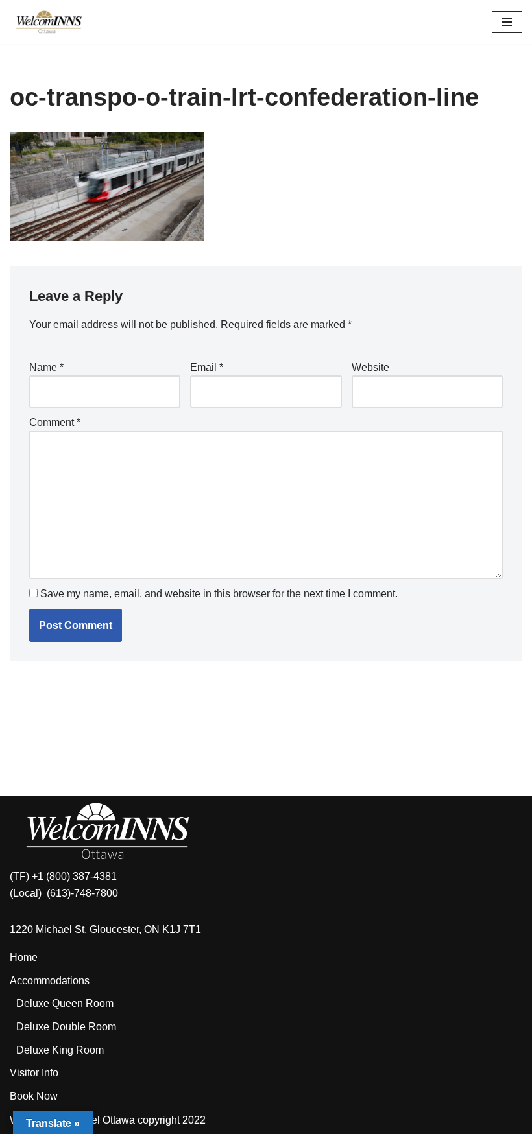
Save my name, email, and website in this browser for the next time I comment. (219, 593)
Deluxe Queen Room (65, 1003)
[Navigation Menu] (507, 22)
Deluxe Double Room (66, 1026)
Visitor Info (34, 1072)
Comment (54, 422)
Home (24, 957)
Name (46, 367)
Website (370, 367)
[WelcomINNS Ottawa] (49, 22)
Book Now (34, 1096)
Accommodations (50, 980)
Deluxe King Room (60, 1050)
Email (206, 367)
